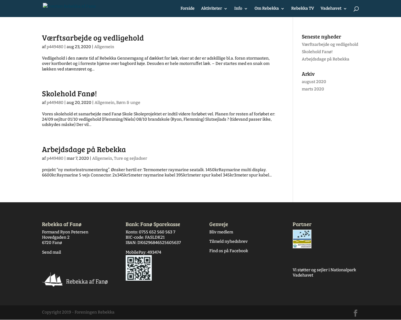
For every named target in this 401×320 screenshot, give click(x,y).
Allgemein (104, 46)
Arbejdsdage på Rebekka (84, 149)
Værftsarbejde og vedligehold (93, 37)
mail (56, 252)
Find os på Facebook (228, 250)
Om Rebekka (267, 8)
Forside (188, 8)
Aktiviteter (211, 8)
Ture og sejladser (130, 158)
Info (238, 8)
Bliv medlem (221, 232)
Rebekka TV (302, 8)
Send (47, 252)
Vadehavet (331, 8)
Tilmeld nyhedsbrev (228, 241)
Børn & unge (128, 102)
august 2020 (314, 81)
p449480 (55, 46)
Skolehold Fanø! (69, 93)
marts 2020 (313, 89)
